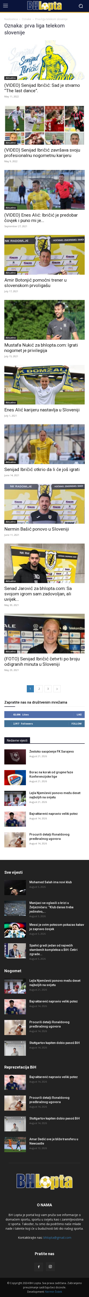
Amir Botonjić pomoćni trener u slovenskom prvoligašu (35, 282)
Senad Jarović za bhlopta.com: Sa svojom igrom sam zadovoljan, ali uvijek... (38, 594)
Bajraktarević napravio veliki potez (53, 813)
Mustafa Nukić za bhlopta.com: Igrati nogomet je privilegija (41, 347)
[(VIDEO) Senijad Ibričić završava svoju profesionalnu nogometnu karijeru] (44, 125)
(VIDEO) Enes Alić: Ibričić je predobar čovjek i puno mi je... (41, 217)
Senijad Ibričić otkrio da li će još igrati (42, 469)
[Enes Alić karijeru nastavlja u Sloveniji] (44, 385)
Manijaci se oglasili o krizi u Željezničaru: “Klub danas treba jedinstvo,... (51, 907)
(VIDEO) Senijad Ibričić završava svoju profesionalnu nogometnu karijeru (42, 152)
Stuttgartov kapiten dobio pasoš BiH (54, 1043)
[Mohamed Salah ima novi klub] (15, 887)
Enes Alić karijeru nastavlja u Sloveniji (42, 409)
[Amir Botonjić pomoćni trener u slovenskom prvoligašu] (44, 255)
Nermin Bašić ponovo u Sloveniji (36, 529)
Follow (77, 723)
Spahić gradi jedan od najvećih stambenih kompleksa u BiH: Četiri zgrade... (53, 950)
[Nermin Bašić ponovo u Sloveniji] (44, 504)
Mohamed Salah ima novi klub (50, 882)
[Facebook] (38, 1267)
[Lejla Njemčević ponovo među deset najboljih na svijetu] (15, 798)
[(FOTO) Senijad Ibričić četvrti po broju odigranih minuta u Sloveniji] (44, 633)
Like (79, 714)
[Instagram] (50, 1266)
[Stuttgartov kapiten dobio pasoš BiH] (15, 1048)
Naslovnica (11, 19)
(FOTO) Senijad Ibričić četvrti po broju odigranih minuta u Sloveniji (42, 661)
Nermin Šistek (53, 1292)
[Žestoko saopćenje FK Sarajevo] (15, 756)
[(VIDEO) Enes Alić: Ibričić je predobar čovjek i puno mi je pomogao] (44, 190)
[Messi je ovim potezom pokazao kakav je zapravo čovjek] (15, 930)
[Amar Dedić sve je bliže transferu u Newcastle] (15, 1144)
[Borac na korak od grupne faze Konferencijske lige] (15, 777)
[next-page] (57, 688)
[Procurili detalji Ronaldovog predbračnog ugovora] (15, 839)
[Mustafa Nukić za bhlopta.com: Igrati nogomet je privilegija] (44, 320)
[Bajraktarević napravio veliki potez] (15, 819)
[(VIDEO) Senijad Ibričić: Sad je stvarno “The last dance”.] (44, 60)
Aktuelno (11, 77)
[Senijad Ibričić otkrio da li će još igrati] (44, 444)
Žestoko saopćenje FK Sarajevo (51, 751)
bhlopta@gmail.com (57, 1237)
